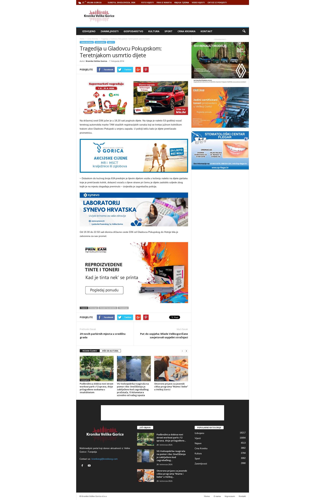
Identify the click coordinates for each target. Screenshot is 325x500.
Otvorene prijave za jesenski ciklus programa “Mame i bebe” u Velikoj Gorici (171, 386)
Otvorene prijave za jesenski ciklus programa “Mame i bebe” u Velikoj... (172, 473)
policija (93, 308)
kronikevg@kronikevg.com (105, 459)
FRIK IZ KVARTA (164, 2)
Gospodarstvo (133, 31)
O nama (217, 496)
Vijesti (111, 42)
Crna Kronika (187, 31)
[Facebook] (83, 466)
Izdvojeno (88, 31)
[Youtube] (89, 466)
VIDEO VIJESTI (198, 2)
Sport (168, 31)
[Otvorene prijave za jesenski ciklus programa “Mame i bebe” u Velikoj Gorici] (171, 368)
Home (82, 39)
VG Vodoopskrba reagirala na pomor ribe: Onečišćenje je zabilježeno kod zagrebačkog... (171, 456)
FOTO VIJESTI (147, 2)
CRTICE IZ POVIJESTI (217, 2)
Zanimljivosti (109, 31)
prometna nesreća (108, 308)
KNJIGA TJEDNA (181, 2)
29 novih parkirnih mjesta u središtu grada (102, 335)
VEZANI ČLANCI (89, 350)
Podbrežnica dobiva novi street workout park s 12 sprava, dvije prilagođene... (171, 437)
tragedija (123, 308)
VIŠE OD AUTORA (110, 350)
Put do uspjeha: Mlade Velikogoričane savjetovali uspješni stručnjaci (164, 335)
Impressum (230, 496)
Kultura (153, 31)
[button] (244, 31)
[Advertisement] (187, 16)
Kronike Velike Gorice (96, 61)
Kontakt (206, 31)
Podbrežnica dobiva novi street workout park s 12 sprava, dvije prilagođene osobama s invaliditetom (96, 388)
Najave (198, 443)
